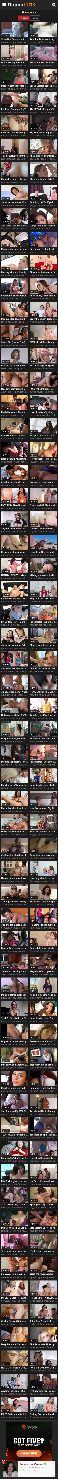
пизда (4, 1207)
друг (3, 392)
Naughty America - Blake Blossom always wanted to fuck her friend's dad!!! (14, 878)
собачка (5, 182)
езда (3, 462)
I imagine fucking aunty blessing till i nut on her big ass (43, 925)
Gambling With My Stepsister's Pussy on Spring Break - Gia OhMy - (43, 505)
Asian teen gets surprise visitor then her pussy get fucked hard (43, 855)
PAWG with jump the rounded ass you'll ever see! (43, 738)
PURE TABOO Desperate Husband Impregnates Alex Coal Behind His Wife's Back (43, 389)
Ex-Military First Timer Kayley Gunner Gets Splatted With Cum (14, 622)
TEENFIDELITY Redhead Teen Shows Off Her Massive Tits (14, 1135)
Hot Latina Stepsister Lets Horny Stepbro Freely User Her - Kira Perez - (43, 1158)
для (19, 508)
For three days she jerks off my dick (43, 365)
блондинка (6, 625)
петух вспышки (37, 415)
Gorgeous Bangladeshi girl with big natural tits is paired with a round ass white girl (14, 738)
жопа (32, 741)
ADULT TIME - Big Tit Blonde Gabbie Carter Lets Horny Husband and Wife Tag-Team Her (14, 1204)
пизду (4, 1184)
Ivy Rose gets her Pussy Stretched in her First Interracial (43, 1391)
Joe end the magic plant (13, 925)
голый (48, 322)
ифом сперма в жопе (40, 485)
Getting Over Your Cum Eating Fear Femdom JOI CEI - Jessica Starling (43, 1414)
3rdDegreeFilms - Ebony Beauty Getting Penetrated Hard (14, 901)
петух (48, 182)
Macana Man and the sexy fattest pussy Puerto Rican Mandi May (14, 249)
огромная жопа (20, 112)
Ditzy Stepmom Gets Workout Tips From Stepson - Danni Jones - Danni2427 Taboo (14, 1344)
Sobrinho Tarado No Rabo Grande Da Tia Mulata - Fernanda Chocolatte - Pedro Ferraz (43, 831)
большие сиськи (21, 42)
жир (32, 648)
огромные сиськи (28, 1394)
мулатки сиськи (24, 485)
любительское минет (18, 462)
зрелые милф (45, 1254)
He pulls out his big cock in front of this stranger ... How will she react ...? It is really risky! (43, 552)
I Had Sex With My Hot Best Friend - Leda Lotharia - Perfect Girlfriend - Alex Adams (14, 459)
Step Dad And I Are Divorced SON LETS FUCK (43, 598)
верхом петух (8, 578)
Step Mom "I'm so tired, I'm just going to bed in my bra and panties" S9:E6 (43, 1065)
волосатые (24, 1301)
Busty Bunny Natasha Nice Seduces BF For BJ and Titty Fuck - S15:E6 (43, 295)
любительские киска (13, 671)
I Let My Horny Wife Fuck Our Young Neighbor (14, 62)
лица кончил (7, 298)
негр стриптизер (9, 1044)
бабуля (33, 1254)
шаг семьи (6, 764)
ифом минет (36, 65)
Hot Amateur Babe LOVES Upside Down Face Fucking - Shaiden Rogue (14, 715)
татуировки (7, 904)
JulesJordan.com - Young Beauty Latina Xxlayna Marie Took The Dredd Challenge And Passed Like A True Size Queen (43, 1018)
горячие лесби (22, 555)
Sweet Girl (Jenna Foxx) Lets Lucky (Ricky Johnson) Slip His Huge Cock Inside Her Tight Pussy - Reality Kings (14, 342)
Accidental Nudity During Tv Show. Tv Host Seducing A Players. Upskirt (43, 1111)
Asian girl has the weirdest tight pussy (43, 995)
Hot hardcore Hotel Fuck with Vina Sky (43, 459)
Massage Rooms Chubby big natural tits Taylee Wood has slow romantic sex (14, 272)
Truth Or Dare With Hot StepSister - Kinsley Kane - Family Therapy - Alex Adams (14, 1018)
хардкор (34, 205)
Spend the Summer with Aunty (14, 39)
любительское (37, 322)
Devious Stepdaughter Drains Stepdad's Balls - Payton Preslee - (14, 319)
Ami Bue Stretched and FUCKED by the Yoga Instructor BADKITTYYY (14, 668)
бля (32, 881)
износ (44, 1161)
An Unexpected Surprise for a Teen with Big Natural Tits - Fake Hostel (43, 156)
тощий (21, 601)
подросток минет (10, 135)
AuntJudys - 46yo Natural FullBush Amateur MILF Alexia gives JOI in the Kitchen (43, 715)
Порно (15, 5)
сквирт (27, 811)
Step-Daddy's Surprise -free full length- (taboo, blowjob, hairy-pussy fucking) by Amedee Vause (14, 1158)
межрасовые (36, 1021)
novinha (5, 1277)
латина (33, 42)
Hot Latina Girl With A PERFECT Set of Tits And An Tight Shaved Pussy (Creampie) (43, 1298)
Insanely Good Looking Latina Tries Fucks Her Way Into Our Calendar (14, 1065)
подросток (24, 858)
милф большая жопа (40, 228)
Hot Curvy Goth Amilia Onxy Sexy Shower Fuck (43, 1181)
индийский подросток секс (14, 998)
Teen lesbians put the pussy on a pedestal (43, 1135)
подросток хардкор (40, 462)
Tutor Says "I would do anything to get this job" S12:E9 (43, 1321)
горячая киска (37, 1231)
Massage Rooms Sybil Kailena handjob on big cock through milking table (43, 179)
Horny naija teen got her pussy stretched (14, 831)
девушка (46, 998)
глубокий (12, 695)
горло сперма (47, 811)
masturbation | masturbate (14, 438)
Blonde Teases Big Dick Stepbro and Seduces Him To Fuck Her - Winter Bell (14, 598)
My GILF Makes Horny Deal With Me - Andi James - (14, 1298)
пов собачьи (27, 1184)
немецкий (49, 275)
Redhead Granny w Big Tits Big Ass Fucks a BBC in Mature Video (14, 109)
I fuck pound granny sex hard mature (43, 1251)
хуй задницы (7, 881)
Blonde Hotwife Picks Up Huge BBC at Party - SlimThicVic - (43, 1344)
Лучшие (24, 18)
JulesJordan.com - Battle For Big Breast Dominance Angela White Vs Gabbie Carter (14, 645)
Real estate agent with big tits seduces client (43, 948)
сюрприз (53, 858)
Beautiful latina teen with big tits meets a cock (14, 1088)
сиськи (14, 1301)
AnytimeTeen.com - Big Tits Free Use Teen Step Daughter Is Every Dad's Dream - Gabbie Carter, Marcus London (14, 1391)
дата (32, 578)
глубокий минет (16, 1207)
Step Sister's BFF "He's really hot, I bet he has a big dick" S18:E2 (43, 1228)
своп (10, 65)
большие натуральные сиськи (16, 275)
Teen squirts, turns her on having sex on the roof (14, 1251)
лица (3, 205)
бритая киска (20, 625)
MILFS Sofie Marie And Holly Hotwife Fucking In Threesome (14, 1414)
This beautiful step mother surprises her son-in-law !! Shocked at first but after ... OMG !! (14, 156)
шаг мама (6, 159)
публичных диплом (16, 951)
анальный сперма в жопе (20, 1254)
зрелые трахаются (47, 1277)
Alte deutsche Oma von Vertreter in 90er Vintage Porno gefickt (43, 272)
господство (36, 368)
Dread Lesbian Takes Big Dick (43, 86)
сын (14, 159)
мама (23, 392)
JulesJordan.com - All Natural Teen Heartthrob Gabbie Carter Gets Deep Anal (14, 202)
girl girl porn (35, 998)
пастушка (25, 415)
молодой (13, 1394)
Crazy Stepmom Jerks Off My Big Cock (43, 319)
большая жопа (24, 159)
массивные (48, 298)
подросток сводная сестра (15, 1021)
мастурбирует (16, 368)
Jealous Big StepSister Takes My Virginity (14, 855)
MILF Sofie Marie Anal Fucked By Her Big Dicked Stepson (43, 62)
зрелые (39, 275)
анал (32, 89)
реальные (17, 811)
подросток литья (38, 345)
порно (16, 1277)
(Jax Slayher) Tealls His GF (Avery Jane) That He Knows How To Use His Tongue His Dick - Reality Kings (14, 482)
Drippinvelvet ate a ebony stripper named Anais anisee (14, 1041)
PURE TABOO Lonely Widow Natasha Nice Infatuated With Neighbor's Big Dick (43, 1274)
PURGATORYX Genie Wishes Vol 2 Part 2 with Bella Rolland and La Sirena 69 (14, 365)
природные (35, 298)
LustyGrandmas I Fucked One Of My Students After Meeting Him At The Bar (43, 225)
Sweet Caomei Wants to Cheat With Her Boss (43, 1041)
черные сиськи (26, 228)
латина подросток (23, 1231)
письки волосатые (22, 1161)
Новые (35, 18)
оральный (22, 695)
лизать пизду (14, 834)
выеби (4, 42)
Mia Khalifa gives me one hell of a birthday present (14, 1181)
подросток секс (9, 601)
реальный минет (45, 438)
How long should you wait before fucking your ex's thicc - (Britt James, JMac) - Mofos (43, 878)
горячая (26, 834)
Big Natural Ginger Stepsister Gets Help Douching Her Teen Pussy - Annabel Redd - (43, 901)
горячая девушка (39, 625)
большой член (37, 182)
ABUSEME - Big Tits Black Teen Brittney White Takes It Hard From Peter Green (14, 225)
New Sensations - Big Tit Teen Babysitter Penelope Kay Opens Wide (43, 808)
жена (4, 65)
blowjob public (8, 89)
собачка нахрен (17, 1324)
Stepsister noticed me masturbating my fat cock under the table (43, 645)
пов (10, 42)
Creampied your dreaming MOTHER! (43, 482)
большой (34, 135)
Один (19, 1137)
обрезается (21, 881)
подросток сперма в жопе (43, 508)
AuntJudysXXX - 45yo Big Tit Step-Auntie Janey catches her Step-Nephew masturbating (43, 202)
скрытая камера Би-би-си (43, 1347)
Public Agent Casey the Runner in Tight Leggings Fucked (14, 86)
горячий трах (36, 974)
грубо (4, 322)
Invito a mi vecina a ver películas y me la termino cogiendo (14, 1228)
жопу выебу (14, 1184)
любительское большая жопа (16, 1347)
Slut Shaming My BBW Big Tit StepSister (14, 1111)
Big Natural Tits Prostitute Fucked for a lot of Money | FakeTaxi (14, 295)
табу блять (6, 1161)
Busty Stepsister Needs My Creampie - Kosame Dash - (14, 412)
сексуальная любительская (15, 252)
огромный (6, 112)
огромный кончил (24, 298)
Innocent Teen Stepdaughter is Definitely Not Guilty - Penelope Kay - (14, 132)
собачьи (47, 65)
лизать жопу (42, 741)
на (31, 928)
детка (33, 392)
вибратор (35, 811)
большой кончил (44, 89)
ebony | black (20, 904)
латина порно (8, 1091)
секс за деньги (8, 508)
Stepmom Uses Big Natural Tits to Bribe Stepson (14, 971)
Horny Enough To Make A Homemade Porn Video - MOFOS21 (43, 692)
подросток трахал (39, 858)
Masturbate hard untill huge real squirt (14, 808)
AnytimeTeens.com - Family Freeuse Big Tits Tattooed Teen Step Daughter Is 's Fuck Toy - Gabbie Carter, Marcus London (14, 528)
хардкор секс (36, 112)
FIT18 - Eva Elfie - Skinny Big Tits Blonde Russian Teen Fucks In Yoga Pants (43, 342)
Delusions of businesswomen (14, 552)
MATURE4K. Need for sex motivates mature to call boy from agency (14, 505)
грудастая (42, 252)
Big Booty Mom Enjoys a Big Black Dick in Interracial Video (43, 132)
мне (3, 1231)
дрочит (33, 1277)
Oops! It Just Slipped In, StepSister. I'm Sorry (43, 528)
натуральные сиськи (21, 182)
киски (4, 834)
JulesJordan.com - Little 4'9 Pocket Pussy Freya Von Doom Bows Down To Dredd (43, 785)
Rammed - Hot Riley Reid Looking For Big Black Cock (43, 1088)
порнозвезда (8, 1417)
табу (28, 601)
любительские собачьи (20, 1067)
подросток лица (9, 718)
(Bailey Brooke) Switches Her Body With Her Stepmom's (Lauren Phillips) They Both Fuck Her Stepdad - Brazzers (14, 1321)
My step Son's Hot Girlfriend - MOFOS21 (14, 762)
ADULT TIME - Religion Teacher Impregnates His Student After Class (43, 109)
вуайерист (35, 1161)
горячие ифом (37, 695)
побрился (21, 89)
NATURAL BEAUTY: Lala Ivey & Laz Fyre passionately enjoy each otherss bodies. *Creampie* (14, 575)
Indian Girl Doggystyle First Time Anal (14, 995)
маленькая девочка (11, 788)
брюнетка (27, 508)
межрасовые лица (39, 788)
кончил (33, 1044)
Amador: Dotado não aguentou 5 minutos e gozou (43, 39)
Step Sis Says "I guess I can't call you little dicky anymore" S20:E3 (14, 785)
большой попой (24, 578)
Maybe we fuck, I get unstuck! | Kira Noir (43, 971)
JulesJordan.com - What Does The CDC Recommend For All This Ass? (14, 692)
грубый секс (43, 392)
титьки (51, 1207)
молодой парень (38, 764)
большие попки (18, 345)
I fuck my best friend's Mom (14, 389)
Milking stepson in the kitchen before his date (43, 575)
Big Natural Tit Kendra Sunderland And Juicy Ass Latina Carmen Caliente (43, 249)
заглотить (49, 112)
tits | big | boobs (8, 1137)
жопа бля (23, 1370)
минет (23, 135)
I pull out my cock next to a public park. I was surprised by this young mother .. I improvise (14, 948)
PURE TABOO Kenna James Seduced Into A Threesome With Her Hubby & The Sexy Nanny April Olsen (43, 1367)
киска (55, 182)
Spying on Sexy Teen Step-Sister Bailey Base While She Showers (43, 1204)
